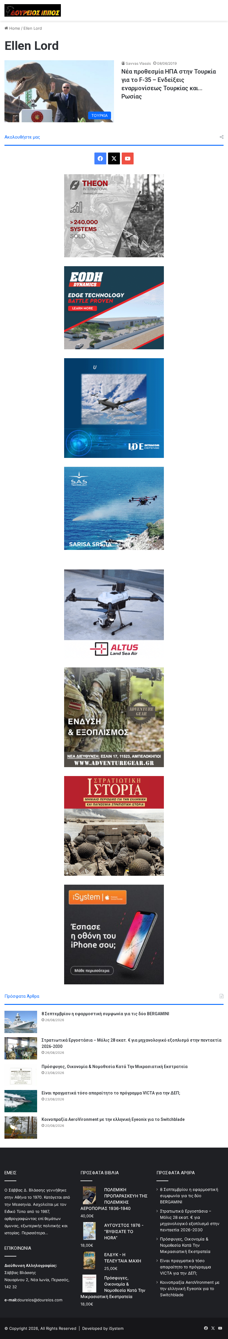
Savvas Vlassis (138, 63)
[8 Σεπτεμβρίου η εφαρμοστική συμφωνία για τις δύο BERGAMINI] (20, 1022)
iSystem (116, 1328)
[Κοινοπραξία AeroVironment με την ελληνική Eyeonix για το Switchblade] (20, 1127)
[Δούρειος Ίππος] (32, 10)
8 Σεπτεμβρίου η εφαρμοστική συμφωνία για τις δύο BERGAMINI (105, 1013)
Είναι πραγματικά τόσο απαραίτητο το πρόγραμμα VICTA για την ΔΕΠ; (111, 1093)
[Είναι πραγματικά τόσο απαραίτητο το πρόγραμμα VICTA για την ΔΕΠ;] (20, 1101)
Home (14, 28)
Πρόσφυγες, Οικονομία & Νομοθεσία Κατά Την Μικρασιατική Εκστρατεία (115, 1066)
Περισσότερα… (35, 1232)
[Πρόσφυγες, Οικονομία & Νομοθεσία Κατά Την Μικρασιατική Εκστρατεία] (20, 1075)
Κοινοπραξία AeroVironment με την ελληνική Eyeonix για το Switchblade (113, 1119)
